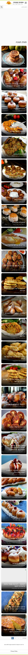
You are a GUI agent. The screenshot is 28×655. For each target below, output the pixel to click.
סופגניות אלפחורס (18, 222)
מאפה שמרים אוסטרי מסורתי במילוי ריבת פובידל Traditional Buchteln (15, 447)
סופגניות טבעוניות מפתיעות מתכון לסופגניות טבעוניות (15, 85)
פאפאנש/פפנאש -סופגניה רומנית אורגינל (15, 471)
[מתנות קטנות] (9, 3)
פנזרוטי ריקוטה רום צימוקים (15, 313)
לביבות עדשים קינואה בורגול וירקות (14, 266)
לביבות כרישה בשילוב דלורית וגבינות (14, 289)
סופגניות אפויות (19, 518)
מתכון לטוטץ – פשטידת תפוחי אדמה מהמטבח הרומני (14, 630)
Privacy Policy (14, 651)
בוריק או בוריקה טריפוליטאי (15, 245)
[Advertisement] (14, 26)
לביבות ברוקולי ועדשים (16, 177)
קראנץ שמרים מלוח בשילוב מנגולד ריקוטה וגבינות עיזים (15, 608)
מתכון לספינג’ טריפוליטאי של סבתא (14, 357)
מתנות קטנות (18, 2)
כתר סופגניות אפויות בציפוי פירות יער (15, 539)
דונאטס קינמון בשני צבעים (15, 404)
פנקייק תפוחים (20, 495)
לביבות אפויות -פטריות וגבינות (16, 335)
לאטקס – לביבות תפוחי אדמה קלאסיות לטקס (14, 585)
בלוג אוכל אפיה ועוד (17, 4)
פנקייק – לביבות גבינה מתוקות (14, 63)
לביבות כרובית (20, 199)
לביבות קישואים (19, 154)
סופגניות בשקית (19, 108)
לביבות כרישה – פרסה (17, 427)
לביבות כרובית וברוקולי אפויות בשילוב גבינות (14, 380)
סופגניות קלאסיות (19, 563)
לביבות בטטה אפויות (17, 131)
